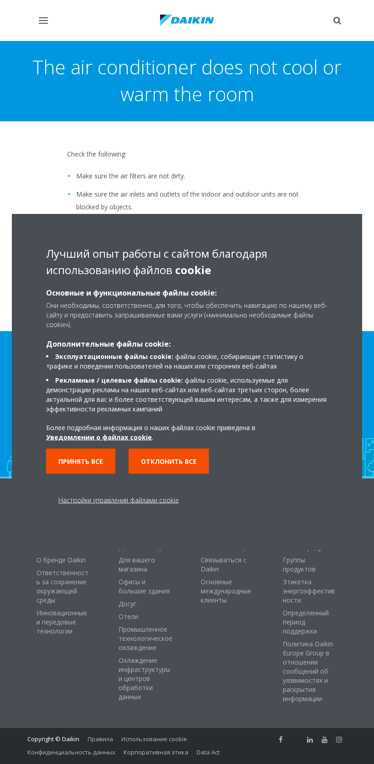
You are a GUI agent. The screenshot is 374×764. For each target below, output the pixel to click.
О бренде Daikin (61, 560)
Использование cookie (154, 739)
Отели (128, 616)
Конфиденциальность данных (71, 752)
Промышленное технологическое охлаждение (145, 638)
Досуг (127, 603)
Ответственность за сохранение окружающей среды (62, 586)
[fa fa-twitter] (295, 740)
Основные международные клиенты (226, 590)
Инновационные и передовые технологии (61, 621)
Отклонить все (169, 461)
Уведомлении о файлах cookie (99, 436)
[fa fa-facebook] (281, 740)
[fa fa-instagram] (339, 740)
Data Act (208, 752)
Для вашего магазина (137, 564)
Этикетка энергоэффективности (309, 590)
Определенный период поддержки (306, 621)
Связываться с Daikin (223, 564)
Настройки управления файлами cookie (118, 499)
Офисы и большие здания (144, 586)
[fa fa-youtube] (324, 740)
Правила (100, 739)
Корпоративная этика (156, 752)
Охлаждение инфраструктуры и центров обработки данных (144, 678)
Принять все (80, 461)
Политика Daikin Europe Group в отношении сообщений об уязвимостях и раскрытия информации (308, 671)
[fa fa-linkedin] (310, 740)
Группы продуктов (299, 564)
